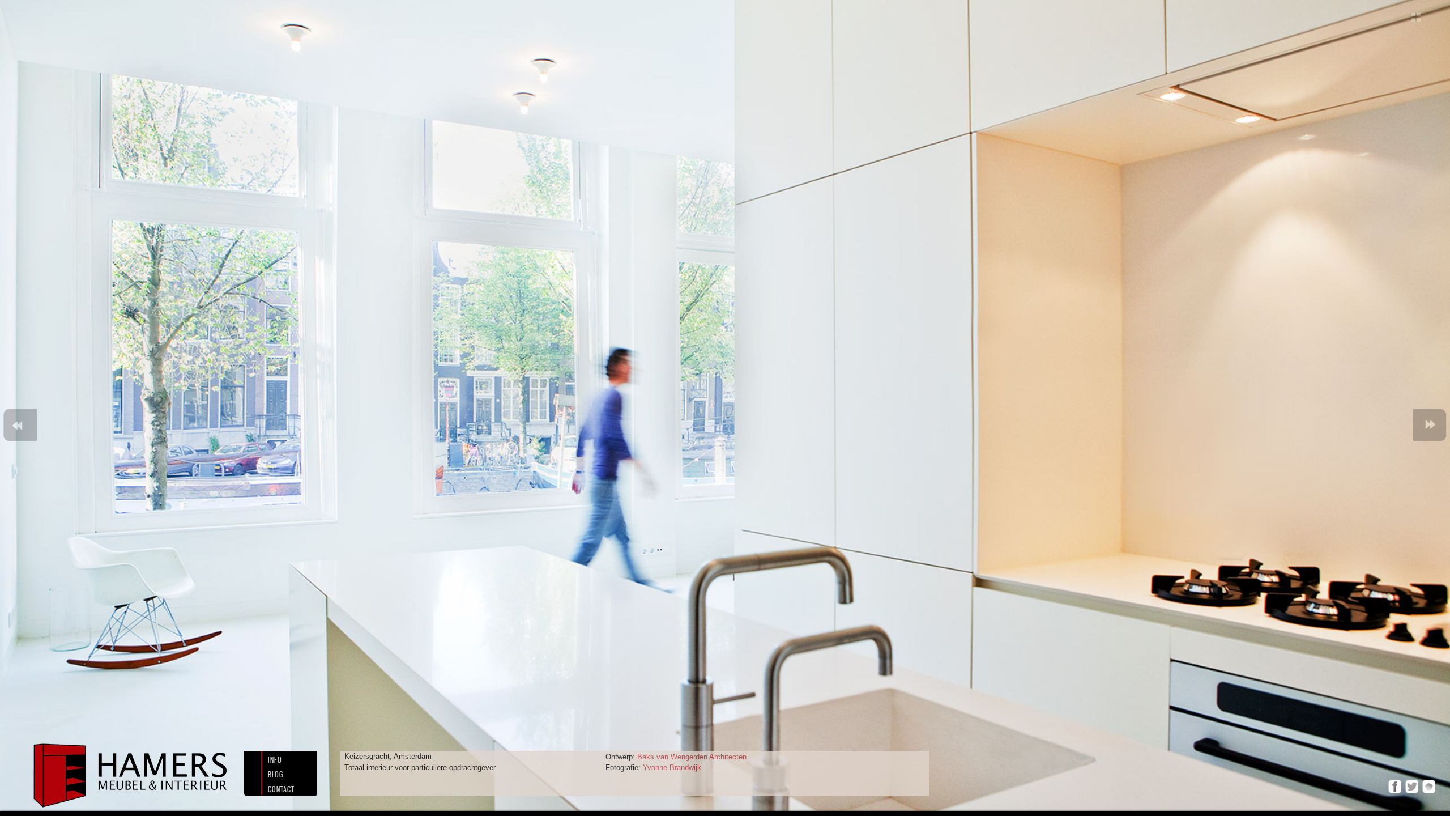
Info (275, 759)
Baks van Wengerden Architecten (691, 757)
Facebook (1395, 786)
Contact (281, 789)
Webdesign (1429, 786)
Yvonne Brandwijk (671, 767)
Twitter (1412, 786)
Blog (275, 774)
